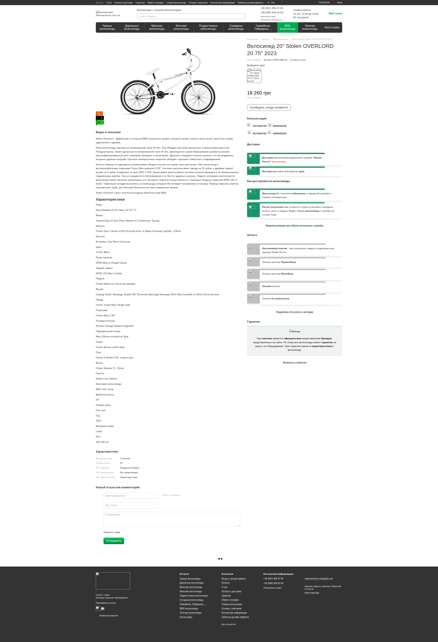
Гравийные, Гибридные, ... (263, 27)
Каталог (100, 3)
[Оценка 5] (148, 532)
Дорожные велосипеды (132, 27)
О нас (109, 3)
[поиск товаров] (243, 16)
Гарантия (140, 3)
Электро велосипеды (310, 27)
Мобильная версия (108, 615)
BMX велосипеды (287, 27)
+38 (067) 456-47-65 (272, 8)
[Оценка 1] (126, 532)
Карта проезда (312, 593)
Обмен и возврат (155, 3)
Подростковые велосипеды (208, 27)
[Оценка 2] (131, 532)
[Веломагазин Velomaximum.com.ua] (113, 581)
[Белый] (254, 76)
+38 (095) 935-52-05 (272, 12)
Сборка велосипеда (176, 3)
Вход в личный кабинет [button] (234, 578)
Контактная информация (222, 3)
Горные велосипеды (107, 27)
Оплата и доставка (123, 3)
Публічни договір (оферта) (250, 3)
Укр (268, 3)
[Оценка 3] (137, 532)
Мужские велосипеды (157, 27)
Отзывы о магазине (198, 3)
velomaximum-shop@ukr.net (272, 20)
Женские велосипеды (181, 27)
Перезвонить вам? (268, 16)
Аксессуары (332, 27)
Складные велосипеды (236, 27)
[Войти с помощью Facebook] (183, 495)
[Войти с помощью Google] (189, 495)
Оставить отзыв (298, 60)
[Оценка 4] (142, 532)
